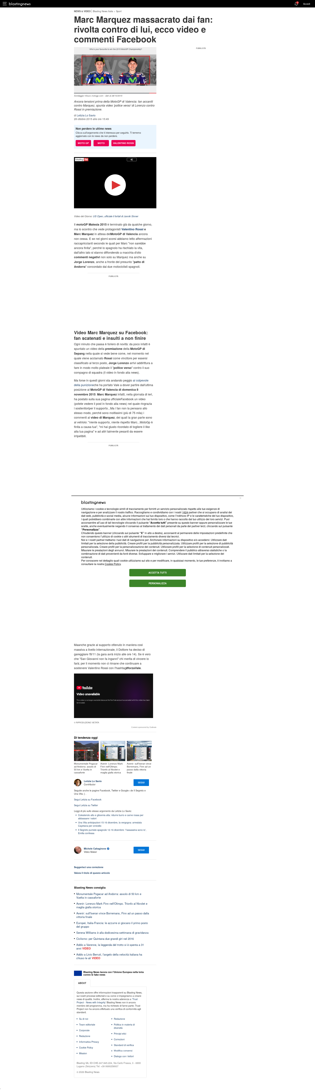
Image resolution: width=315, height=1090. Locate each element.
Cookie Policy (113, 564)
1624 (185, 512)
